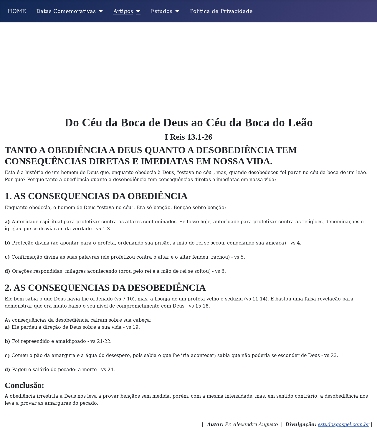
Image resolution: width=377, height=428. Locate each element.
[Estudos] (176, 11)
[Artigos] (136, 11)
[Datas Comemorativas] (99, 11)
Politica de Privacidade (221, 11)
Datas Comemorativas (66, 11)
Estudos (161, 11)
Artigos (123, 11)
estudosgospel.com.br (343, 424)
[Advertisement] (188, 66)
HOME (17, 11)
